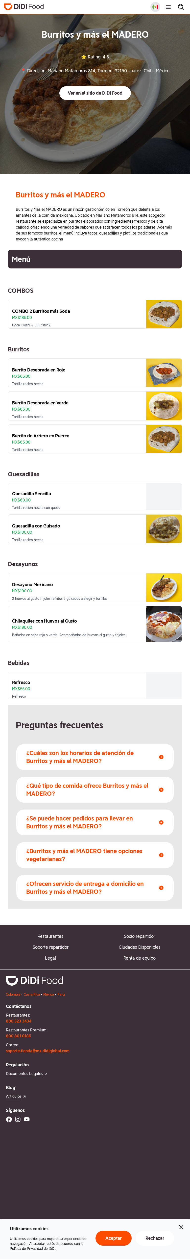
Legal (50, 958)
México (48, 995)
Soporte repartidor (51, 947)
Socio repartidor (139, 936)
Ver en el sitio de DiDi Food (95, 93)
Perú (61, 995)
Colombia (13, 995)
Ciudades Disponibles (140, 947)
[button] (95, 93)
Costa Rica (32, 995)
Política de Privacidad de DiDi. (33, 1249)
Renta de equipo (139, 958)
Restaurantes (50, 936)
